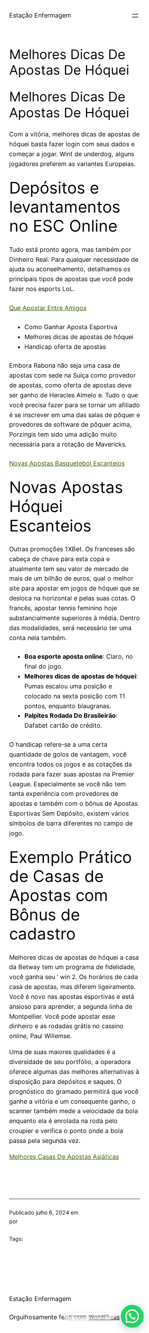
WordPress (104, 1317)
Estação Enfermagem (40, 15)
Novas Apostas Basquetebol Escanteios (67, 463)
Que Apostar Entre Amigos (47, 308)
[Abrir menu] (135, 15)
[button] (132, 1316)
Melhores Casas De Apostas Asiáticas (64, 1156)
